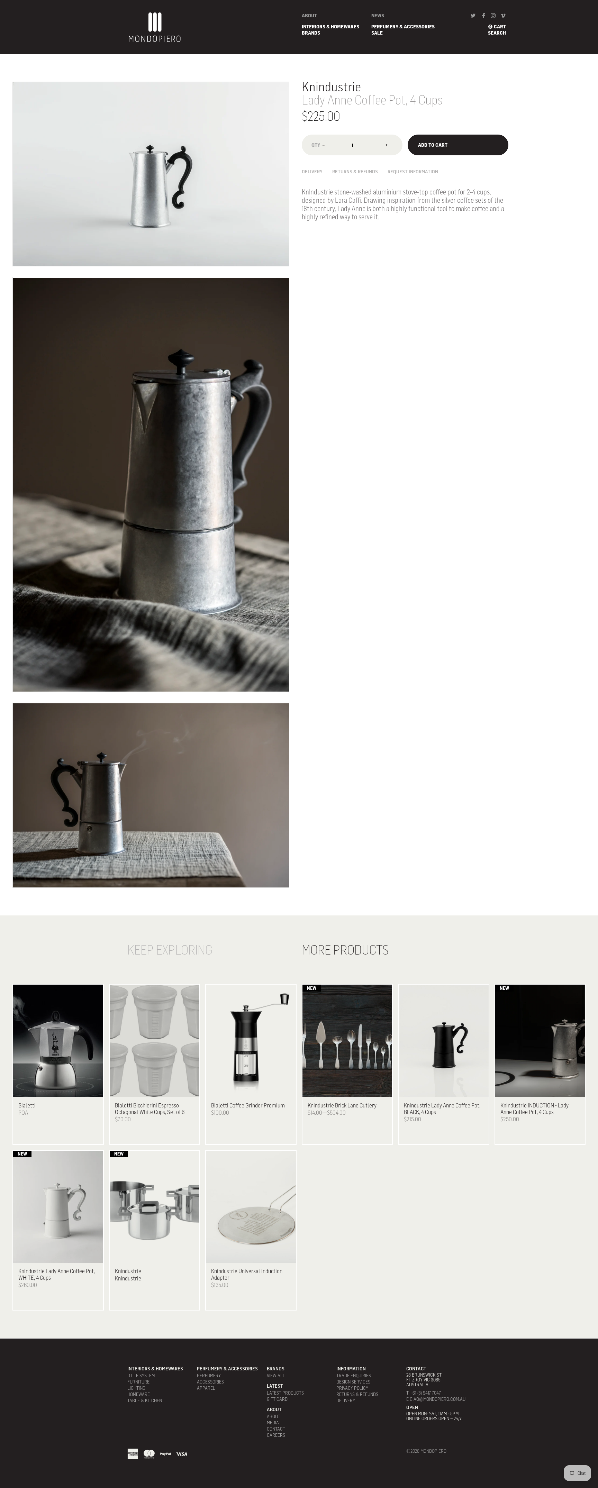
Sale (377, 32)
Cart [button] (500, 26)
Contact (276, 1428)
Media (273, 1422)
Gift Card (277, 1399)
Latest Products (285, 1392)
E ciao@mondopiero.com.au (435, 1399)
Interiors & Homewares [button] (330, 26)
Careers (276, 1435)
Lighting (136, 1388)
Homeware (138, 1394)
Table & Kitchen (144, 1400)
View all (276, 1375)
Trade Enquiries (353, 1375)
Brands (311, 32)
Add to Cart (432, 145)
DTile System (141, 1375)
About (309, 15)
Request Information (413, 172)
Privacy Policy (352, 1388)
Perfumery (209, 1375)
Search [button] (497, 32)
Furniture (138, 1381)
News (377, 15)
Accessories (210, 1381)
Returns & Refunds (355, 172)
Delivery (312, 172)
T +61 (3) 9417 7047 (423, 1392)
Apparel (206, 1388)
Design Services (353, 1381)
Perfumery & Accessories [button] (403, 26)
